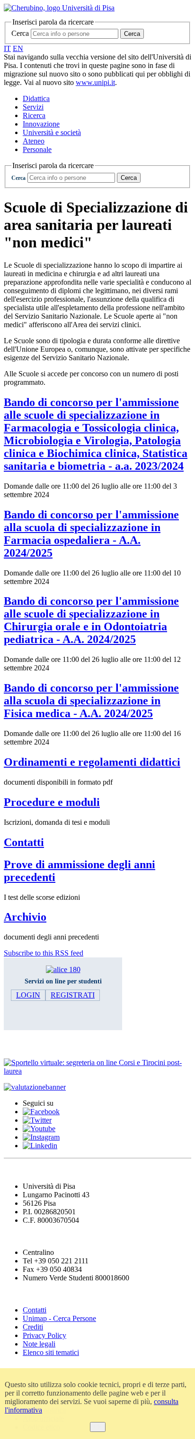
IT (7, 48)
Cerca (20, 33)
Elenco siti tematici (51, 1352)
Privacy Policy (44, 1335)
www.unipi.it (95, 82)
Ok (98, 1427)
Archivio (25, 917)
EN (18, 48)
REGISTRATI (73, 995)
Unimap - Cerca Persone (59, 1318)
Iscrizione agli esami (42, 1044)
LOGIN (28, 995)
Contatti (34, 1310)
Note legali (39, 1344)
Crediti (33, 1327)
